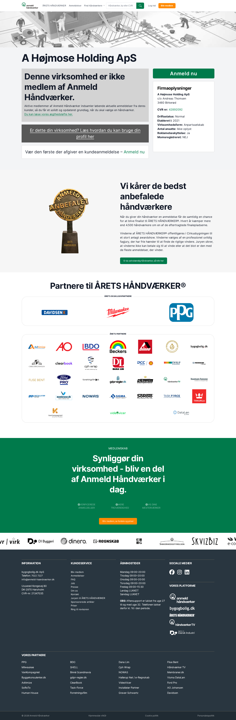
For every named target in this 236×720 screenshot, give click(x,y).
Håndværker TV (176, 667)
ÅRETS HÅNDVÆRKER (54, 5)
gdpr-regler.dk (78, 677)
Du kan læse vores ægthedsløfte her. (48, 114)
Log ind (152, 5)
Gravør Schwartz (128, 692)
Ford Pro (172, 682)
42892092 (176, 109)
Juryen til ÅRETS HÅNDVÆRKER (88, 598)
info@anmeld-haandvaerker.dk (38, 579)
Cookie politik (151, 715)
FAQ (73, 579)
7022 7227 (37, 575)
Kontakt (75, 594)
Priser (74, 605)
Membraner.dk (175, 672)
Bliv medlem (167, 5)
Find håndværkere (93, 5)
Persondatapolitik (205, 715)
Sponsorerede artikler (82, 601)
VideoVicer (125, 682)
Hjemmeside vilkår (97, 715)
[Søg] (140, 6)
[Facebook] (171, 572)
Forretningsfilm (78, 692)
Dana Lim (124, 662)
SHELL (74, 667)
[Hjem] (30, 5)
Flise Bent (172, 662)
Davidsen (172, 692)
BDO (72, 662)
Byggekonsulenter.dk (34, 677)
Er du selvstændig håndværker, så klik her (144, 260)
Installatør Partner (129, 687)
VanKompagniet (31, 672)
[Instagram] (179, 572)
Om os (74, 590)
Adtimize (27, 682)
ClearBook (76, 682)
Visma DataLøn (176, 677)
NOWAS (123, 672)
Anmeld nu (134, 151)
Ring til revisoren (80, 609)
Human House (30, 692)
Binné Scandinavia (80, 672)
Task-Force (76, 687)
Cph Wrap (124, 667)
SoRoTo (26, 687)
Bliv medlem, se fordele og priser (118, 521)
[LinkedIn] (187, 572)
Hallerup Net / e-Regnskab (134, 677)
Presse (74, 586)
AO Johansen (175, 687)
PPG (24, 662)
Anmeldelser (75, 5)
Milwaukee (28, 667)
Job (73, 583)
